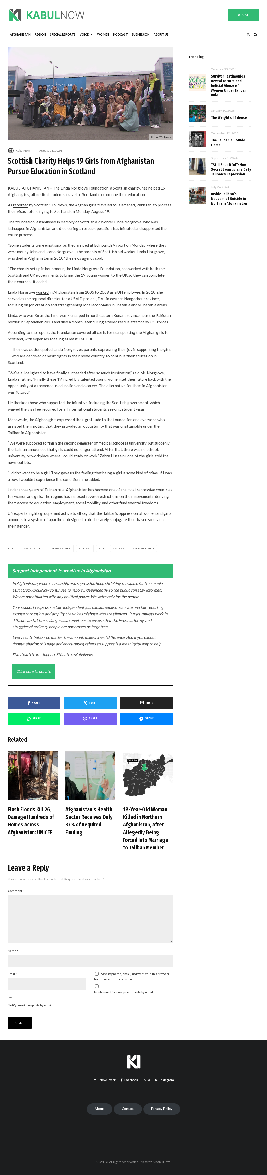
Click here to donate (33, 671)
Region (40, 34)
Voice (84, 34)
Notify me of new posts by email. (30, 1005)
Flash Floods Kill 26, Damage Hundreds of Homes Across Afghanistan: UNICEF (31, 821)
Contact (128, 1109)
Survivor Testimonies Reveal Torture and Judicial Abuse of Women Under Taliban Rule (229, 85)
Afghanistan (20, 34)
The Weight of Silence (229, 117)
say (85, 513)
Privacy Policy (161, 1109)
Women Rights (144, 548)
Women (103, 34)
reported (20, 205)
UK (103, 548)
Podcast (120, 34)
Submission (140, 34)
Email (12, 974)
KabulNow (23, 150)
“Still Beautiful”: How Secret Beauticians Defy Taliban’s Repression (231, 169)
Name (13, 951)
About (99, 1109)
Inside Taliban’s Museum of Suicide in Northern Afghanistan (229, 199)
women (119, 548)
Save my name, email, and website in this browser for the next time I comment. (131, 976)
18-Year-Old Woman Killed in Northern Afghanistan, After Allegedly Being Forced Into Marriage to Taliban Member (145, 828)
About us (161, 34)
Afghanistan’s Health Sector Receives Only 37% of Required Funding (89, 821)
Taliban (86, 548)
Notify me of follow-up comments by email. (124, 992)
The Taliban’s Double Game (228, 142)
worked (42, 292)
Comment (16, 891)
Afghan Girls (34, 548)
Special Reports (62, 34)
